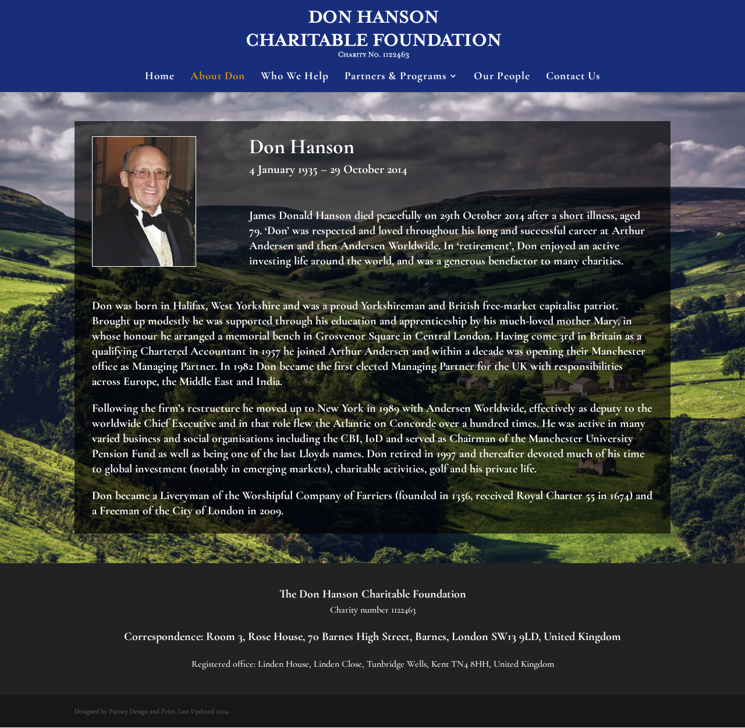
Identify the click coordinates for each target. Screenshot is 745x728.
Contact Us (573, 77)
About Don (217, 77)
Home (160, 77)
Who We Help (295, 77)
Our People (502, 77)
